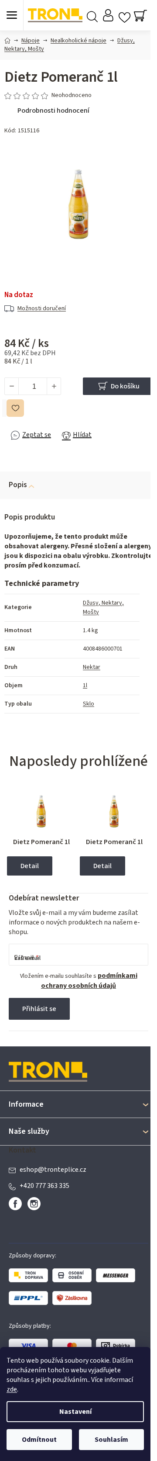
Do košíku (125, 386)
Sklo (88, 703)
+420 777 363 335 (44, 1186)
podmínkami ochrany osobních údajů (89, 980)
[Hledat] (92, 15)
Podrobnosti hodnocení (53, 110)
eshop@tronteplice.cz (53, 1169)
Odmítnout (39, 1439)
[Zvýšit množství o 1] (54, 386)
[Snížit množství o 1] (12, 386)
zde (12, 1389)
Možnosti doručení (41, 308)
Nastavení (75, 1411)
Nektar (91, 667)
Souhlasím (111, 1439)
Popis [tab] (18, 485)
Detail (29, 866)
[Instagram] (34, 1203)
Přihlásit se (39, 1009)
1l (85, 685)
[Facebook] (15, 1203)
